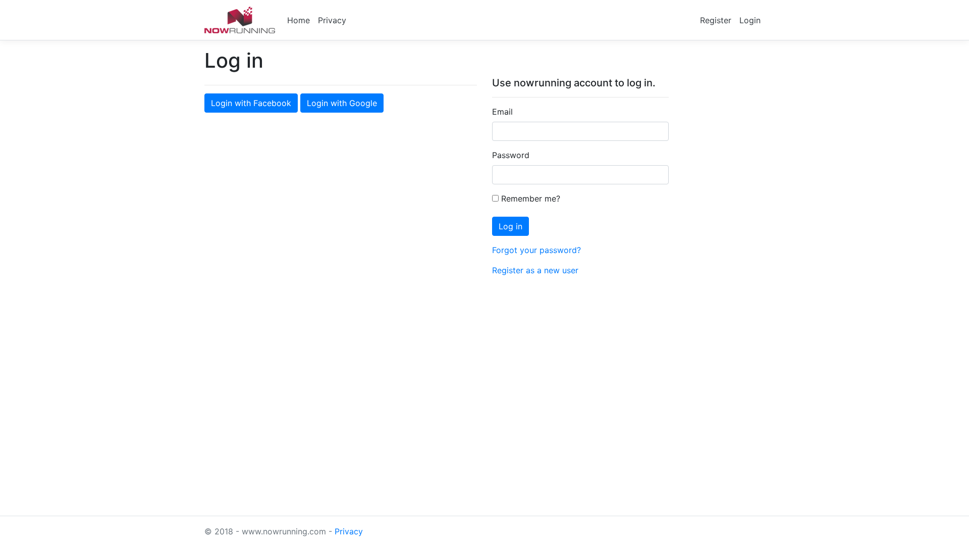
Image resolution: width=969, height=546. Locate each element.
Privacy (332, 20)
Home (298, 20)
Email (502, 112)
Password (510, 155)
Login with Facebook (251, 103)
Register (715, 20)
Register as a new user (535, 270)
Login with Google (342, 103)
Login (750, 20)
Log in (510, 226)
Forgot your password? (536, 250)
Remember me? (529, 198)
